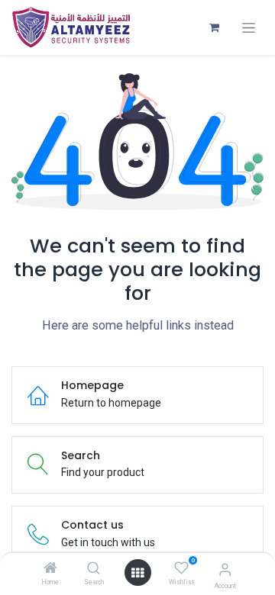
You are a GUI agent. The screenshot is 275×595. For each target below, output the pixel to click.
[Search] (93, 569)
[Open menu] (137, 573)
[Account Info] (225, 569)
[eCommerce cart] (214, 27)
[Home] (50, 569)
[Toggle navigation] (249, 28)
